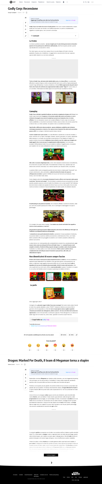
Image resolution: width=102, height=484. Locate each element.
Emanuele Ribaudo (12, 469)
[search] (86, 2)
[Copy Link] (25, 36)
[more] (67, 2)
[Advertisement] (53, 69)
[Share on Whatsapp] (25, 29)
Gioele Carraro (11, 364)
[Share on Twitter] (25, 26)
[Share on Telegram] (25, 32)
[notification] (83, 2)
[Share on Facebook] (25, 22)
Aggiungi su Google (70, 20)
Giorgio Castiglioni (12, 12)
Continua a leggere (51, 455)
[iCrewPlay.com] (12, 2)
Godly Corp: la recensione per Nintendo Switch (43, 326)
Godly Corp (45, 320)
